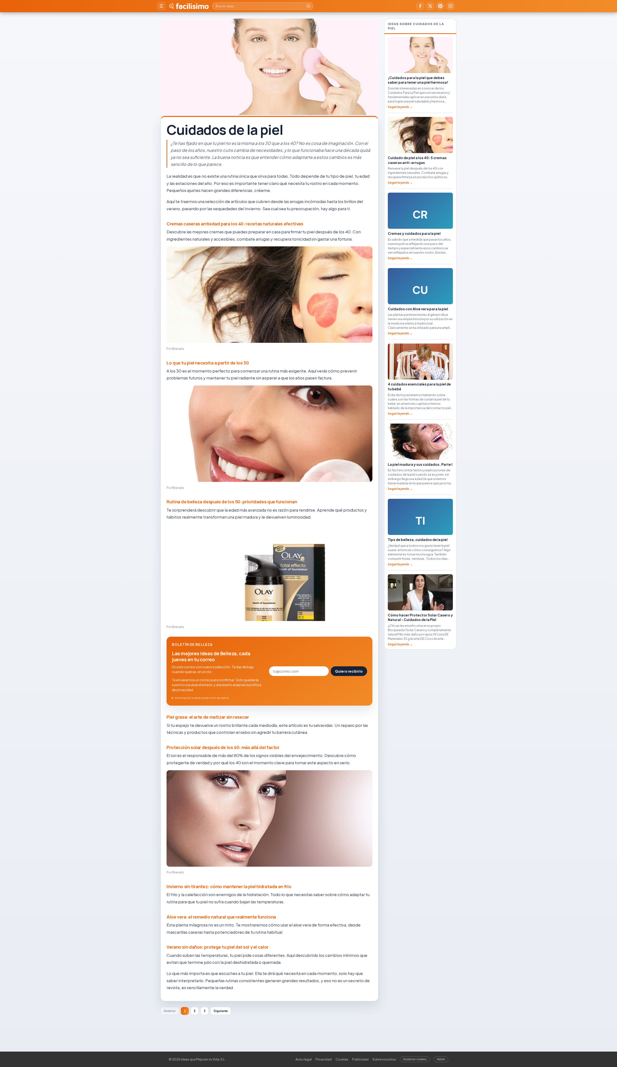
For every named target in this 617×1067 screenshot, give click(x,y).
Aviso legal (303, 1059)
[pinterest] (440, 6)
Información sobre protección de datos (202, 698)
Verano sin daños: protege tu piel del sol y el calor (217, 947)
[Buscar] (308, 6)
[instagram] (450, 6)
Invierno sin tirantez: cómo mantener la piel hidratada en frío (229, 886)
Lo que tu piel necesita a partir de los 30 (208, 363)
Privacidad (323, 1059)
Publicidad (360, 1059)
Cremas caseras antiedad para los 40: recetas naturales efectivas (235, 224)
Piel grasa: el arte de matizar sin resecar (208, 717)
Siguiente (221, 1011)
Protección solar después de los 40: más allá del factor (223, 747)
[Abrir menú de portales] (161, 6)
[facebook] (420, 6)
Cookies (341, 1059)
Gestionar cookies (415, 1059)
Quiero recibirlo (349, 671)
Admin (441, 1059)
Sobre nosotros (384, 1059)
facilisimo (192, 6)
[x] (430, 6)
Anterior (170, 1011)
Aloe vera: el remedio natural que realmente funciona (221, 917)
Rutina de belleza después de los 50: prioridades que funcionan (232, 502)
